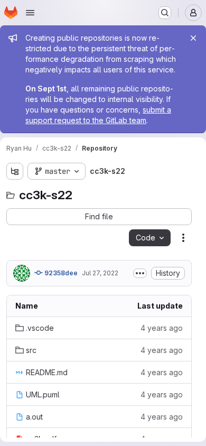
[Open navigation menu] (30, 12)
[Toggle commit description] (140, 273)
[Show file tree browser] (14, 171)
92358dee (60, 273)
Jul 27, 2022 (100, 273)
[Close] (193, 38)
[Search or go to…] (164, 12)
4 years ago (162, 327)
